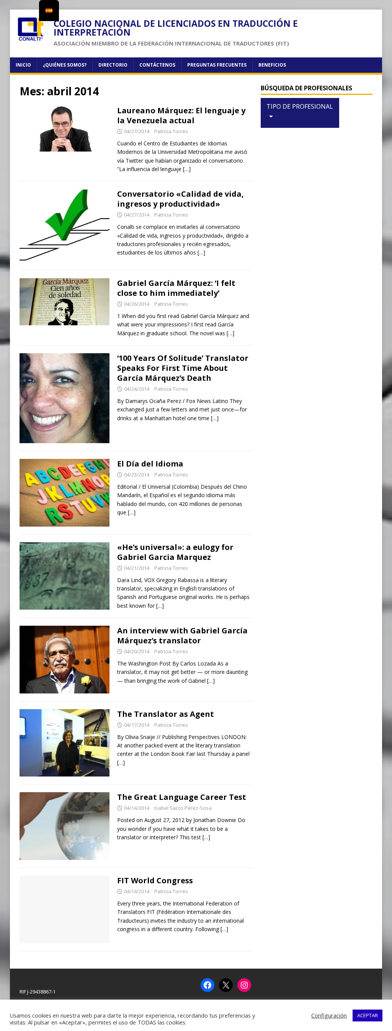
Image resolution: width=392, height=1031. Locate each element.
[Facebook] (207, 985)
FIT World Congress (155, 880)
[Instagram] (244, 985)
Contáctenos (157, 65)
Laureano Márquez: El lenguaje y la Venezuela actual (181, 115)
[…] (187, 169)
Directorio (112, 65)
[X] (226, 985)
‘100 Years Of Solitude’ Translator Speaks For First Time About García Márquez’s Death (182, 368)
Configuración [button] (329, 1015)
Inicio (23, 65)
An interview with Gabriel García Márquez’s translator (182, 635)
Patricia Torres (171, 131)
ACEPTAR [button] (367, 1015)
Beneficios (272, 65)
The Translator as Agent (165, 714)
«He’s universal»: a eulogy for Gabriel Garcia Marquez (175, 552)
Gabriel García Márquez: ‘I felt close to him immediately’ (176, 288)
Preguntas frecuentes (217, 65)
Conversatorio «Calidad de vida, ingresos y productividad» (180, 199)
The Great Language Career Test (181, 797)
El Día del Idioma (150, 463)
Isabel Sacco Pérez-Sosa (183, 807)
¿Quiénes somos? (65, 65)
